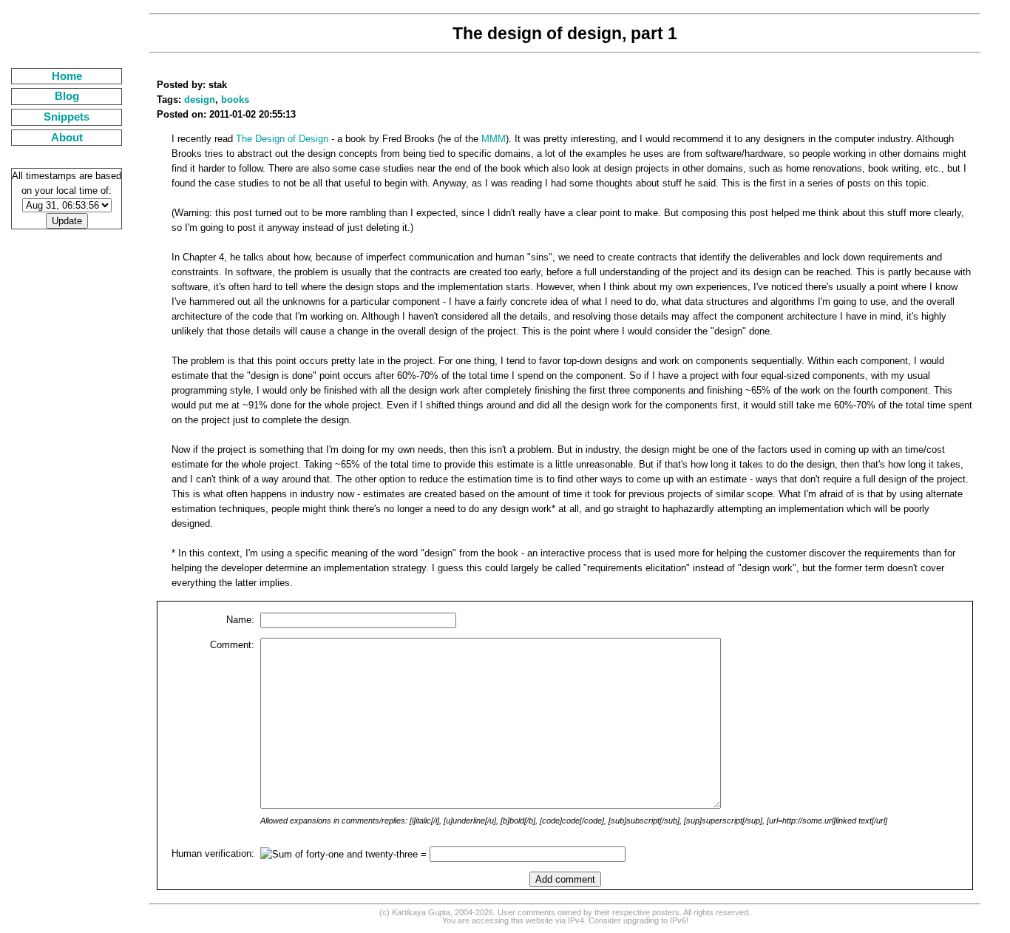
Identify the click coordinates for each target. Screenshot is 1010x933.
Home (67, 76)
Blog (67, 96)
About (67, 138)
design (199, 99)
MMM (493, 138)
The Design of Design (282, 138)
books (235, 99)
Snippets (66, 117)
